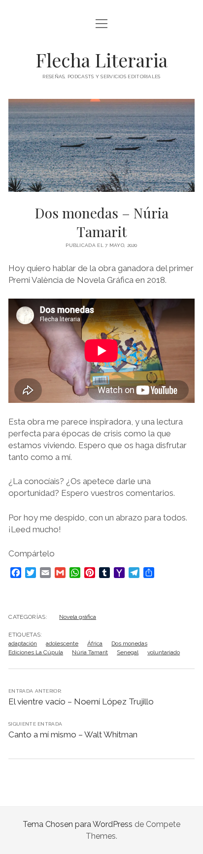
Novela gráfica (77, 616)
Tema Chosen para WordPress (78, 824)
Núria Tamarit (90, 652)
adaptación (22, 643)
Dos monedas (129, 643)
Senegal (127, 652)
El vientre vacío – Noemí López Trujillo (81, 701)
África (94, 643)
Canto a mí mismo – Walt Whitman (72, 734)
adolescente (62, 643)
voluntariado (163, 652)
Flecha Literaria (101, 59)
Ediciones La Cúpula (35, 652)
